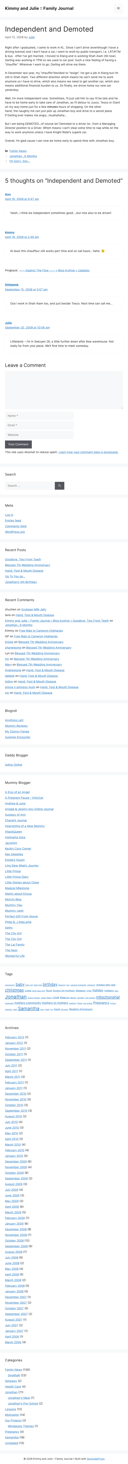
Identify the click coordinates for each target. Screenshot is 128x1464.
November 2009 (16, 1167)
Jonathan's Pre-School (23, 1403)
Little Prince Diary (16, 876)
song (42, 1009)
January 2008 (14, 1291)
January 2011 (14, 1088)
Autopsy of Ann (15, 814)
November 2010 (15, 1099)
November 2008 (16, 1235)
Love (56, 997)
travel (57, 1009)
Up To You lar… (15, 576)
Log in (9, 515)
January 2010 (14, 1156)
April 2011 (11, 1071)
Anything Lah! (14, 720)
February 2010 (14, 1150)
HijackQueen (13, 831)
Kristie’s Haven (15, 860)
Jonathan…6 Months (23, 156)
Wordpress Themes (21, 1426)
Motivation (12, 1414)
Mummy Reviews (16, 726)
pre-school (87, 1003)
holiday (98, 990)
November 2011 (15, 1048)
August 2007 (13, 1319)
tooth (47, 1009)
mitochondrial (108, 997)
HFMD (89, 991)
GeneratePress (96, 1458)
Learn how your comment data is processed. (88, 452)
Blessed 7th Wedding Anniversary (27, 565)
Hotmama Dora (15, 837)
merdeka (80, 998)
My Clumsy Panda (17, 731)
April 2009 (12, 1206)
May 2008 (11, 1268)
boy (68, 985)
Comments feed (15, 526)
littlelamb (11, 284)
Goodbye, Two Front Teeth (23, 559)
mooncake (9, 1003)
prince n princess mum (20, 687)
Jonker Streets (34, 998)
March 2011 (12, 1076)
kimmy (9, 232)
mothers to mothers (55, 1003)
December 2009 (16, 1161)
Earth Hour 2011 (38, 991)
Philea (79, 1003)
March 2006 (13, 1342)
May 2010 (11, 1133)
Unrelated (11, 1443)
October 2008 (14, 1240)
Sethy (9, 927)
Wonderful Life (15, 956)
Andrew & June (15, 803)
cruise (28, 990)
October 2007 (14, 1308)
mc (7, 659)
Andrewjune (13, 670)
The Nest (11, 950)
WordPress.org (15, 532)
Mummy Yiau (13, 905)
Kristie (9, 642)
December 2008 (16, 1229)
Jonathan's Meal (19, 1398)
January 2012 (14, 1043)
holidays (109, 990)
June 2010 (12, 1127)
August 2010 (13, 1116)
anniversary (10, 985)
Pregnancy (101, 1003)
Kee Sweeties (14, 854)
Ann (8, 194)
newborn (72, 1003)
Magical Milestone (17, 888)
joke (116, 991)
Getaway (81, 990)
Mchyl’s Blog (13, 899)
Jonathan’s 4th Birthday (21, 582)
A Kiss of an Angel (17, 792)
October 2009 (14, 1172)
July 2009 (11, 1189)
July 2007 (11, 1325)
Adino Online (13, 764)
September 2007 (16, 1314)
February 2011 (14, 1082)
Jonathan (16, 997)
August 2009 (13, 1184)
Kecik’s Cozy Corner (18, 848)
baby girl (29, 985)
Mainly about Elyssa (18, 893)
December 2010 (15, 1093)
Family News (18, 151)
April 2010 (11, 1139)
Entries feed (13, 520)
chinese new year (106, 984)
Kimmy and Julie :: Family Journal (39, 8)
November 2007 (16, 1302)
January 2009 (14, 1223)
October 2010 (14, 1105)
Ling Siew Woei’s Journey (22, 865)
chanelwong (13, 647)
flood (49, 990)
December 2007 (16, 1297)
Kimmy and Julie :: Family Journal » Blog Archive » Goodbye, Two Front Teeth (57, 620)
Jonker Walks (46, 998)
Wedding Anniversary (81, 1009)
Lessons (10, 1409)
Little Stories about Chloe (22, 882)
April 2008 (12, 1274)
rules (15, 1009)
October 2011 (14, 1054)
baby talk (38, 985)
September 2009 (16, 1178)
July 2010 (11, 1122)
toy (51, 1009)
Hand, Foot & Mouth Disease (24, 570)
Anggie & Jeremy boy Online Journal (29, 809)
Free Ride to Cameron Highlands (41, 630)
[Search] (59, 486)
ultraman (64, 1009)
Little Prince (13, 871)
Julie (8, 323)
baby (20, 984)
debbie (9, 676)
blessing (62, 985)
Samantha (28, 1008)
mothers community (27, 1003)
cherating (91, 985)
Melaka (73, 998)
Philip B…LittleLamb (18, 922)
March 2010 (13, 1144)
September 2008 (16, 1246)
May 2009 (12, 1201)
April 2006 (12, 1336)
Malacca (64, 997)
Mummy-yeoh (14, 910)
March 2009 (13, 1212)
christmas (14, 989)
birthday (50, 984)
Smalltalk (14, 1375)
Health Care (13, 1386)
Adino (9, 681)
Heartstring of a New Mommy (25, 826)
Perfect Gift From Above (21, 916)
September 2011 (16, 1060)
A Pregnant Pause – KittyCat (24, 797)
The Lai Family (14, 944)
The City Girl (13, 933)
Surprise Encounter (17, 737)
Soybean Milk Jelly (33, 609)
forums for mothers (64, 990)
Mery (8, 664)
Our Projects (13, 1420)
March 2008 (13, 1280)
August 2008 (13, 1252)
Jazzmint (11, 843)
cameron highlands (78, 985)
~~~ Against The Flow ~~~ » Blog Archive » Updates (54, 270)
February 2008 (15, 1285)
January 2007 (14, 1331)
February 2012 (14, 1037)
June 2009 (12, 1195)
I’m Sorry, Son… (20, 161)
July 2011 (11, 1065)
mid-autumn (90, 998)
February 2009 (15, 1218)
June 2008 (12, 1263)
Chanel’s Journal (16, 820)
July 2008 (11, 1257)
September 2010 (16, 1110)
